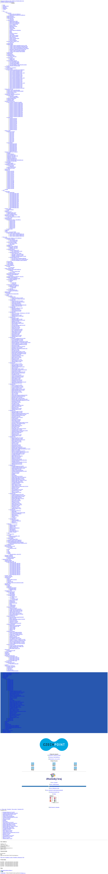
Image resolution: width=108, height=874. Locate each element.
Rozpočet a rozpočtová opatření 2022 (16, 106)
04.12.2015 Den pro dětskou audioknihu (19, 258)
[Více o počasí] (32, 766)
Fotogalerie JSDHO (10, 99)
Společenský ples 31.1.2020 (17, 315)
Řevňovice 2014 (12, 537)
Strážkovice (9, 13)
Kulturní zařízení (12, 25)
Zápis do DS (9, 668)
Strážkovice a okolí (12, 548)
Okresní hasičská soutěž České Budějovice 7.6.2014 (21, 448)
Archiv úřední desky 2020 (14, 199)
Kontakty (9, 152)
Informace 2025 (12, 220)
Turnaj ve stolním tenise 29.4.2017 (18, 375)
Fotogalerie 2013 (12, 465)
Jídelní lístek (11, 166)
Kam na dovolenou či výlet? (10, 546)
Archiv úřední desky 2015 (14, 204)
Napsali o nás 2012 (10, 178)
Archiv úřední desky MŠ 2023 (14, 564)
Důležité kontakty (10, 163)
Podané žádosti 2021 (13, 146)
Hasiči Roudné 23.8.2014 (16, 445)
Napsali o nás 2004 (10, 186)
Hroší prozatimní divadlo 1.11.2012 (18, 496)
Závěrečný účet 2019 (13, 122)
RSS (23, 857)
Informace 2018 (12, 226)
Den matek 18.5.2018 (15, 350)
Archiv (10, 281)
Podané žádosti (10, 142)
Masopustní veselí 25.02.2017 (17, 379)
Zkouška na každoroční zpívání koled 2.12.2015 (20, 413)
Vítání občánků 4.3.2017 (16, 378)
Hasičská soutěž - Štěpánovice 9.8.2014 (19, 447)
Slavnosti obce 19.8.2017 (16, 370)
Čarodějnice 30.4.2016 (16, 404)
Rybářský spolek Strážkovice (12, 277)
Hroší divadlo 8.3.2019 (16, 333)
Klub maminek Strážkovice (12, 279)
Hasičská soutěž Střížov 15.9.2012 (18, 498)
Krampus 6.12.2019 (15, 318)
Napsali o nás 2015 (10, 175)
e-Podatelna (7, 229)
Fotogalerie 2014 (12, 436)
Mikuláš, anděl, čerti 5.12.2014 (17, 438)
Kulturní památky (10, 538)
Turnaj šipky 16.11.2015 (16, 416)
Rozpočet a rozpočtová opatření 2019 (16, 109)
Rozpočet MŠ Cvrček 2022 (14, 657)
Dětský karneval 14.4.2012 (16, 503)
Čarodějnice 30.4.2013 (16, 483)
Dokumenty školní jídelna (11, 587)
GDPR (6, 230)
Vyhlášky (4, 9)
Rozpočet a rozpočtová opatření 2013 (16, 115)
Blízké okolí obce (10, 18)
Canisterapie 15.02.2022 (13, 621)
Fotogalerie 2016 (10, 686)
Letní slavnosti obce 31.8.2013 (17, 476)
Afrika (8, 551)
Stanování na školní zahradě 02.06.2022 (16, 617)
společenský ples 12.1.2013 (16, 490)
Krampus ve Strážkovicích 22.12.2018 (18, 338)
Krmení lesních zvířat (13, 602)
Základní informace (8, 560)
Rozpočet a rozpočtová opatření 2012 (16, 116)
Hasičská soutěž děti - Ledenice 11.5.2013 (19, 480)
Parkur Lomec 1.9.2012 (16, 499)
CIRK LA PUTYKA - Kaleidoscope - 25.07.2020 (21, 313)
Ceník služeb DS (10, 669)
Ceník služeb (7, 654)
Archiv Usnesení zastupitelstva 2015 (15, 81)
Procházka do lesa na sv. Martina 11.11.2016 (17, 639)
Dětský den (14, 521)
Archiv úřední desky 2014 (14, 205)
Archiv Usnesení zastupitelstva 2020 (15, 75)
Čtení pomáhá (11, 244)
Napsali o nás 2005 (10, 185)
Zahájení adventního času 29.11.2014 (18, 439)
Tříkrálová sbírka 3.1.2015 (16, 435)
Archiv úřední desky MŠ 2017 (14, 570)
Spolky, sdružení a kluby (9, 268)
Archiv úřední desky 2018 (14, 201)
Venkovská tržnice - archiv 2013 (15, 554)
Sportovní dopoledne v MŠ (14, 626)
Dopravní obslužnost (13, 40)
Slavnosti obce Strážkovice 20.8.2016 (18, 396)
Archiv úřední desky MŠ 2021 (14, 566)
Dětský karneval (14, 514)
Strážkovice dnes (12, 525)
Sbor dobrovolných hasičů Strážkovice (14, 269)
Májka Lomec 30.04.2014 (16, 456)
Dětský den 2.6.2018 (15, 349)
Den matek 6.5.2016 (15, 403)
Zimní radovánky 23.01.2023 (14, 612)
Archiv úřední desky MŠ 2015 (14, 572)
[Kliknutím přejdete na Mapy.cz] (6, 870)
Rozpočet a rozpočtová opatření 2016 (16, 112)
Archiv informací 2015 (13, 241)
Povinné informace (8, 218)
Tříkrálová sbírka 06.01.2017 (17, 382)
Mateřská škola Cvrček (13, 21)
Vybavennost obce (10, 20)
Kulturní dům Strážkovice (14, 530)
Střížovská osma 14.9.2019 (16, 322)
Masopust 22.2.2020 (15, 314)
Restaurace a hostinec (13, 26)
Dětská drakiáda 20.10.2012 (17, 497)
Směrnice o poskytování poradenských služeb (15, 582)
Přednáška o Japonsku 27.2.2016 (17, 255)
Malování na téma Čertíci (13, 647)
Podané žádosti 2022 (13, 145)
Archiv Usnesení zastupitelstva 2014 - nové (17, 82)
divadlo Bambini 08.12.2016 (14, 637)
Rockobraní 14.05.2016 (16, 401)
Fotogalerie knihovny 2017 (14, 250)
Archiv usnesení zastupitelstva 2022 (15, 73)
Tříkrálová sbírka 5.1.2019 (16, 336)
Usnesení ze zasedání (8, 68)
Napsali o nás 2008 (10, 182)
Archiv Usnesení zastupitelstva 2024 (15, 70)
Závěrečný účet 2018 (13, 123)
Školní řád (9, 580)
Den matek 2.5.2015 (15, 427)
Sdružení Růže (7, 292)
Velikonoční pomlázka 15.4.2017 (17, 376)
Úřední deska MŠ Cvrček (9, 561)
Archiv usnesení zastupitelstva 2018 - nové (17, 77)
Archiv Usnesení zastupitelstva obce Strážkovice (15, 69)
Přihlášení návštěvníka (9, 556)
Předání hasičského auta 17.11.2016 (18, 390)
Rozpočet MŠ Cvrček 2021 (14, 658)
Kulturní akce (7, 653)
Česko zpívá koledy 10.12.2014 (17, 437)
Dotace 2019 (11, 139)
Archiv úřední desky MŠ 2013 (14, 574)
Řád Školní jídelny (12, 588)
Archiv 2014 (14, 282)
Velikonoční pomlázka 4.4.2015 (17, 431)
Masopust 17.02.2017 (13, 636)
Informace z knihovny (11, 239)
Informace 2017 (12, 227)
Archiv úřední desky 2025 (14, 194)
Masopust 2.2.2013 (15, 488)
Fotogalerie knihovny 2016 (14, 252)
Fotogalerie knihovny (11, 249)
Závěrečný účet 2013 (13, 128)
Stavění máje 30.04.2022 (16, 302)
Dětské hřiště (11, 27)
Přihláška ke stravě (12, 589)
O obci (6, 12)
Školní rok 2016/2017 (11, 631)
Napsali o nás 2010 (10, 180)
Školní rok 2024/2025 (11, 591)
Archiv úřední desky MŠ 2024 (14, 563)
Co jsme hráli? (12, 267)
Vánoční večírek (12, 628)
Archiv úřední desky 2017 (14, 202)
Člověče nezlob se (15, 418)
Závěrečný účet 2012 (13, 129)
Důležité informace (10, 153)
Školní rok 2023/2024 (11, 594)
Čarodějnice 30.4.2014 (16, 454)
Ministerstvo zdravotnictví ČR (12, 155)
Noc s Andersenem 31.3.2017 (17, 251)
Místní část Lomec (10, 16)
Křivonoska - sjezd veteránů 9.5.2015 (18, 423)
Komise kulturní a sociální (11, 92)
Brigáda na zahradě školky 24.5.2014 (18, 450)
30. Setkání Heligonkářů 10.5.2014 (18, 453)
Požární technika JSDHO (11, 98)
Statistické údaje (10, 57)
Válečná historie (10, 52)
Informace (11, 270)
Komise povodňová (10, 93)
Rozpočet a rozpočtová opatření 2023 (16, 105)
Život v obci (5, 237)
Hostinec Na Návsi (10, 165)
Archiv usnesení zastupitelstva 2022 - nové (17, 72)
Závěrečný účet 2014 (13, 127)
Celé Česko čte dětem (13, 243)
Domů (4, 5)
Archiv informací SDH (16, 271)
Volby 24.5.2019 (15, 324)
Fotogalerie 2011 (12, 509)
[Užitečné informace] (54, 792)
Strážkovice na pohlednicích (14, 527)
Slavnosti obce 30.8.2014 (16, 444)
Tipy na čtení (9, 261)
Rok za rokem (9, 295)
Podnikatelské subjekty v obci (10, 164)
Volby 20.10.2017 (15, 367)
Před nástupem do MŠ (11, 650)
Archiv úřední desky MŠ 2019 (14, 568)
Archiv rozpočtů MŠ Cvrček (12, 656)
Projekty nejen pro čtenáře (11, 242)
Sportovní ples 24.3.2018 (16, 356)
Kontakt (6, 189)
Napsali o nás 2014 (10, 176)
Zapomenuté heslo (10, 558)
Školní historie (9, 53)
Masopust (13, 516)
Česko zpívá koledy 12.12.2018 (17, 340)
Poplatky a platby (8, 208)
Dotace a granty (8, 130)
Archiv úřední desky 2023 (14, 196)
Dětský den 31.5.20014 (16, 449)
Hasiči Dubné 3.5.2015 (16, 426)
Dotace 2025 (11, 133)
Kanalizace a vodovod (13, 33)
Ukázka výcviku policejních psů (17, 470)
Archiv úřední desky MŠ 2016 (14, 571)
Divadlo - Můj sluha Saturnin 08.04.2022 (19, 304)
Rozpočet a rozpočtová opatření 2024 (16, 104)
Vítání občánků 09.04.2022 (16, 303)
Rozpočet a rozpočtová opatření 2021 (16, 107)
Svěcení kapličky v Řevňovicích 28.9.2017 (19, 369)
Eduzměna (7, 652)
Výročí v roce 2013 (12, 56)
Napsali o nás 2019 (10, 171)
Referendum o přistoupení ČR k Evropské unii (17, 49)
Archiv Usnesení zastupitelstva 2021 (15, 74)
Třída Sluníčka (12, 593)
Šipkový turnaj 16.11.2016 (16, 391)
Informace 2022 (12, 222)
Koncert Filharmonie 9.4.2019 (17, 329)
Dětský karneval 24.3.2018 (16, 357)
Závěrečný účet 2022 (13, 119)
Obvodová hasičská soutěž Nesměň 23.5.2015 (20, 422)
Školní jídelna (7, 584)
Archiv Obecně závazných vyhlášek (13, 216)
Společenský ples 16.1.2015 (17, 434)
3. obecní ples (14, 517)
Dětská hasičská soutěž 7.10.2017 (18, 368)
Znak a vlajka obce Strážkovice (15, 14)
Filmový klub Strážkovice (9, 265)
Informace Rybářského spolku (14, 278)
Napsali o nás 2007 (10, 183)
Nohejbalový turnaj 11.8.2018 (17, 347)
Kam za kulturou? (8, 545)
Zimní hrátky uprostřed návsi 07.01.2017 (19, 381)
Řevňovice (7, 723)
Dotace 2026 (11, 132)
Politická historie (10, 44)
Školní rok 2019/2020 (11, 624)
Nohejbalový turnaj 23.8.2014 (17, 446)
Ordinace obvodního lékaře (14, 38)
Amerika (8, 552)
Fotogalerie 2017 (12, 362)
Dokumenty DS (10, 667)
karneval (10, 630)
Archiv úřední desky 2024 (14, 195)
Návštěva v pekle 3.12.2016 (17, 388)
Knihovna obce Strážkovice (14, 23)
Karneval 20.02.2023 (13, 607)
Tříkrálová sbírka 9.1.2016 (16, 409)
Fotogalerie (7, 294)
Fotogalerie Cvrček (8, 590)
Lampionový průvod (15, 473)
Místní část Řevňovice (11, 17)
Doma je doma (9, 547)
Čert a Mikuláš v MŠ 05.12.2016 (15, 638)
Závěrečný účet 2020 (13, 121)
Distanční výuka (8, 583)
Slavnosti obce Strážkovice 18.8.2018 (18, 346)
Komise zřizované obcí (9, 89)
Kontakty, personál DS (11, 666)
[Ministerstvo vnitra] (54, 788)
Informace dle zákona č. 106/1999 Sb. (14, 219)
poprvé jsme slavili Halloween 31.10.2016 (16, 641)
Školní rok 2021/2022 (11, 616)
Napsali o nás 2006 (10, 184)
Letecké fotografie (10, 544)
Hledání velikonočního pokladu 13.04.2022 (17, 619)
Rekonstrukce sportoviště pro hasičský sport (19, 348)
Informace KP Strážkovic (13, 290)
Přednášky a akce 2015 (13, 248)
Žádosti (8, 578)
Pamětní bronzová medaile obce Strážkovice (17, 15)
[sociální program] (54, 784)
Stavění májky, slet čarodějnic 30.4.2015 (19, 428)
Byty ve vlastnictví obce (13, 24)
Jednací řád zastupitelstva (11, 67)
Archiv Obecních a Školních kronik (13, 65)
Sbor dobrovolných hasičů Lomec (13, 273)
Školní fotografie (12, 528)
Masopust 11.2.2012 (15, 506)
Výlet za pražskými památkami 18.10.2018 (19, 344)
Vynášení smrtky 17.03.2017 (14, 635)
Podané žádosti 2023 (13, 144)
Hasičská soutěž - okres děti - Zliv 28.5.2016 (20, 399)
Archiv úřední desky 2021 (14, 198)
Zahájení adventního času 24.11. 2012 (18, 495)
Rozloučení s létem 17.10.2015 (17, 417)
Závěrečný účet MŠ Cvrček (12, 660)
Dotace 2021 (11, 137)
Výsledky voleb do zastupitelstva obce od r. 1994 (18, 45)
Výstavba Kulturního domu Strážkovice (14, 541)
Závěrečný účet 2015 (13, 126)
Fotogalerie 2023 (12, 296)
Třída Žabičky (12, 592)
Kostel (10, 31)
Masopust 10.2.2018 (15, 358)
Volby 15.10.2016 (15, 393)
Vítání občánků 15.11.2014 (16, 441)
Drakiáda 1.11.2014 (15, 442)
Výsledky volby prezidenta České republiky (17, 51)
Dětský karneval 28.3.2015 (16, 432)
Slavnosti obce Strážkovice (16, 513)
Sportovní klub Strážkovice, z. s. (13, 284)
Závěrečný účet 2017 (13, 124)
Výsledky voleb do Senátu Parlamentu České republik (19, 48)
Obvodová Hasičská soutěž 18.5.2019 (18, 325)
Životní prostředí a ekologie (12, 60)
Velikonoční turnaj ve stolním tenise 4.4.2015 (20, 430)
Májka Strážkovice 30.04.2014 (17, 455)
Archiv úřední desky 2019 (14, 200)
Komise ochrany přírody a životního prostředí (15, 91)
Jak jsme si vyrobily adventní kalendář (16, 645)
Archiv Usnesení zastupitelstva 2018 (15, 78)
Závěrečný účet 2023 (13, 118)
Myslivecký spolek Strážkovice (12, 274)
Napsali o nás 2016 (10, 174)
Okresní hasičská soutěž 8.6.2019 (18, 323)
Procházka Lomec (15, 598)
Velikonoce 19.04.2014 (16, 457)
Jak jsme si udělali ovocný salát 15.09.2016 (17, 643)
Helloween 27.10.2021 (13, 622)
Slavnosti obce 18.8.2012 (16, 500)
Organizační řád (10, 581)
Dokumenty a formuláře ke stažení (11, 214)
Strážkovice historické (13, 524)
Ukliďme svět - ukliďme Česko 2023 (18, 298)
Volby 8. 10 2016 (15, 394)
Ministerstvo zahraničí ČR (11, 157)
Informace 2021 (12, 223)
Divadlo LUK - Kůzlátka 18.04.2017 (16, 634)
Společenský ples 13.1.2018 (17, 359)
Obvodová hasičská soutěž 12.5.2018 (18, 351)
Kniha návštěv (7, 169)
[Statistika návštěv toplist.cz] (54, 793)
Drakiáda (13, 474)
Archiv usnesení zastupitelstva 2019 (15, 76)
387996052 (2, 1)
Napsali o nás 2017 (10, 173)
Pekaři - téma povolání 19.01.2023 (15, 613)
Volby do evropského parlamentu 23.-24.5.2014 (20, 451)
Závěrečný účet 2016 (13, 125)
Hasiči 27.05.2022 (12, 618)
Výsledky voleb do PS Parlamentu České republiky (18, 47)
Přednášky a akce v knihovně (12, 246)
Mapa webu (2, 857)
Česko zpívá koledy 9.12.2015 (17, 411)
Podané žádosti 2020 (13, 147)
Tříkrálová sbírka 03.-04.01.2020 (17, 316)
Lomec (8, 532)
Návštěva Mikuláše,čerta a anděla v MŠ (16, 646)
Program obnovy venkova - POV (13, 41)
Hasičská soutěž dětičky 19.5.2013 (18, 478)
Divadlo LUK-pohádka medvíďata (15, 632)
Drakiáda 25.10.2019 (15, 321)
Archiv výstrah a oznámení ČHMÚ (13, 232)
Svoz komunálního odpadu (14, 61)
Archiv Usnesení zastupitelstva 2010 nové (16, 88)
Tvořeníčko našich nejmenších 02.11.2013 (19, 471)
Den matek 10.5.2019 (15, 326)
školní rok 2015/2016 (11, 644)
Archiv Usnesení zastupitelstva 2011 (15, 87)
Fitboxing (11, 288)
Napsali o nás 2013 (10, 177)
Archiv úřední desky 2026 (14, 193)
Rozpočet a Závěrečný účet (10, 101)
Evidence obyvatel (8, 211)
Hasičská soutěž (14, 522)
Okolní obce (11, 19)
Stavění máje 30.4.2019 (16, 327)
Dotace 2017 (11, 141)
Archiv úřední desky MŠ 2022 (14, 565)
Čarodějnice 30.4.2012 (16, 502)
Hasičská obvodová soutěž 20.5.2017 (18, 372)
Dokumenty (14, 287)
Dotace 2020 (11, 138)
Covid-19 (6, 664)
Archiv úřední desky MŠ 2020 (14, 567)
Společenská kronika (11, 55)
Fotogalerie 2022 (12, 299)
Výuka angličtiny (10, 263)
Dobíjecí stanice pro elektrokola (15, 30)
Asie (8, 550)
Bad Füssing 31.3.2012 (16, 505)
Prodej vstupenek (10, 264)
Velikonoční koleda (15, 515)
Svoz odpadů (11, 34)
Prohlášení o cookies (9, 857)
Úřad (3, 190)
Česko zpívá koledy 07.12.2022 (17, 300)
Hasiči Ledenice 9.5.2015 (16, 424)
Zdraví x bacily (14, 596)
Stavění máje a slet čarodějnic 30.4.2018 (19, 353)
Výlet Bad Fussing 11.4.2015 (17, 429)
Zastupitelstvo (7, 66)
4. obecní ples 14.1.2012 (16, 507)
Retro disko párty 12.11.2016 (17, 392)
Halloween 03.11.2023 (13, 599)
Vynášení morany (12, 604)
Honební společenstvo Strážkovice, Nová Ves (15, 276)
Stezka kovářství (8, 291)
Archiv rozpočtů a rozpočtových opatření (14, 102)
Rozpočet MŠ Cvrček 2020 (14, 659)
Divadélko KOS (12, 601)
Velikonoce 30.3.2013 (16, 487)
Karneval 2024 (12, 600)
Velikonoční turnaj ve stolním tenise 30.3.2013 (20, 486)
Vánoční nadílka (12, 627)
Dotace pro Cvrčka (8, 661)
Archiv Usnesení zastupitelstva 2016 (15, 80)
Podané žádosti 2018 (13, 149)
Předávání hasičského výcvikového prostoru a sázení (21, 342)
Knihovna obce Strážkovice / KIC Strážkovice (13, 238)
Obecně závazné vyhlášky (9, 215)
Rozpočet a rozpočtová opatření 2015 (16, 113)
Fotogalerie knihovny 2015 (14, 257)
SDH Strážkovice (12, 529)
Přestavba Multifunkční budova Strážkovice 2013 (18, 543)
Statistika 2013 (12, 58)
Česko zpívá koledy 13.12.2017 (17, 364)
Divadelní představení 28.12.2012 (18, 494)
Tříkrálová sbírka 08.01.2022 (17, 305)
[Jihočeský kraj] (54, 780)
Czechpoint (7, 210)
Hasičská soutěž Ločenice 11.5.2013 (18, 479)
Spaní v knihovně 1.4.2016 (16, 253)
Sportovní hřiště (12, 28)
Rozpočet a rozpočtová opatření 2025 (16, 103)
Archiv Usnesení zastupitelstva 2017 (15, 79)
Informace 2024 (12, 221)
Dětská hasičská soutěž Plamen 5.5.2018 (19, 352)
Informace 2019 (12, 225)
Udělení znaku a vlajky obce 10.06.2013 (19, 477)
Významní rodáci (10, 54)
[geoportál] (54, 782)
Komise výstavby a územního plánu (13, 90)
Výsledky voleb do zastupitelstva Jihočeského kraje (18, 46)
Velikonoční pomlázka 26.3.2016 (17, 405)
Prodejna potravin (12, 39)
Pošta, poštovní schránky (13, 36)
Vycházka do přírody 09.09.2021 (15, 623)
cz (0, 809)
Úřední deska (5, 8)
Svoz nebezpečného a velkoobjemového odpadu (18, 64)
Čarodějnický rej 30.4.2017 (16, 374)
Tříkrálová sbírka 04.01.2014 (17, 464)
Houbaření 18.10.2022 (13, 615)
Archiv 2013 (14, 283)
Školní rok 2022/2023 (11, 606)
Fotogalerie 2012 (12, 493)
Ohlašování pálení (10, 100)
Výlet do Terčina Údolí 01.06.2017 (15, 633)
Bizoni (10, 603)
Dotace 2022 (11, 136)
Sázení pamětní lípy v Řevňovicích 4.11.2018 (20, 341)
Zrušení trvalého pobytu (11, 213)
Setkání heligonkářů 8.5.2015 (17, 425)
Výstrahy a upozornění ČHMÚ (10, 231)
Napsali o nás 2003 (10, 187)
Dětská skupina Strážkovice (14, 22)
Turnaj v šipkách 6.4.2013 (16, 485)
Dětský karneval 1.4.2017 (16, 377)
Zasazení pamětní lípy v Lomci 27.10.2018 (19, 343)
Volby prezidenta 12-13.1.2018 (17, 360)
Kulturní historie (10, 43)
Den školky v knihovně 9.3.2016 (17, 254)
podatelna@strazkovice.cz (9, 1)
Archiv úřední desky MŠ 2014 (14, 573)
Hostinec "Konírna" (13, 531)
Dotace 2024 (11, 134)
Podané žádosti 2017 (13, 150)
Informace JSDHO (10, 95)
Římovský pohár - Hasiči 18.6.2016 (18, 398)
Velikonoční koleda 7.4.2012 (17, 504)
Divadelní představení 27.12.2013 (18, 466)
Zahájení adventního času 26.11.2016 (18, 389)
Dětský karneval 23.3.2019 (16, 331)
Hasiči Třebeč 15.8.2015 (16, 420)
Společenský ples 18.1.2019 (17, 335)
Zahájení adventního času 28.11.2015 (18, 415)
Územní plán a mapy (8, 217)
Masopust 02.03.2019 (15, 334)
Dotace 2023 (11, 135)
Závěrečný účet (10, 117)
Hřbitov (10, 32)
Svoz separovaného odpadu (14, 62)
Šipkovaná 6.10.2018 (15, 345)
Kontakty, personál (8, 575)
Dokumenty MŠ (8, 577)
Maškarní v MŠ (12, 629)
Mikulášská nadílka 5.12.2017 (17, 365)
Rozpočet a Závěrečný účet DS (12, 670)
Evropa (8, 549)
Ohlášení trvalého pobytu (11, 212)
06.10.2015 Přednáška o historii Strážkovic (19, 260)
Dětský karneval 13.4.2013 (16, 484)
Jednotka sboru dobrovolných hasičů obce (12, 94)
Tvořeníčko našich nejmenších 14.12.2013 (19, 467)
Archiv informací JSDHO (14, 97)
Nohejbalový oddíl (12, 286)
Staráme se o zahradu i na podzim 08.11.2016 (17, 640)
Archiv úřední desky (10, 192)
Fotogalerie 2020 (12, 312)
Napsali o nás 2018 (10, 172)
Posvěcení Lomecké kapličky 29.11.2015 (19, 414)
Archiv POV (11, 42)
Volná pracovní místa (11, 168)
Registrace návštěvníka (11, 557)
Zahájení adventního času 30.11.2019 (18, 320)
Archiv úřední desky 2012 (14, 207)
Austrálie (8, 553)
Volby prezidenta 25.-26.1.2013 (17, 489)
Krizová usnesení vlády (11, 154)
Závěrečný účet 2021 (13, 120)
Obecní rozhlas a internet (13, 35)
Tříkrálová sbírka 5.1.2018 (16, 361)
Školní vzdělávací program (12, 579)
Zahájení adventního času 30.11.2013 (18, 468)
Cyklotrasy (11, 29)
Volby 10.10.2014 (15, 443)
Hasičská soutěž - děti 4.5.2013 (17, 481)
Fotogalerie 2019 (12, 317)
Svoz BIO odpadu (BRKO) (14, 63)
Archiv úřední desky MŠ (11, 562)
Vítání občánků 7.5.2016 (16, 402)
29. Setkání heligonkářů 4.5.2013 (18, 482)
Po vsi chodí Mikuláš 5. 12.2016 (17, 387)
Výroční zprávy (10, 228)
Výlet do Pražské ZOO (16, 421)
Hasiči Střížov (14, 475)
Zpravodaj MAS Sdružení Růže (13, 293)
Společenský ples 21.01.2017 (17, 380)
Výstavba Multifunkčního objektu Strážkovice (15, 542)
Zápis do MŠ (7, 649)
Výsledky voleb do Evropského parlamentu (17, 50)
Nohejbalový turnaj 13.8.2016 (17, 397)
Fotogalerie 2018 (12, 337)
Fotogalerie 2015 (12, 410)
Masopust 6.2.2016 (15, 407)
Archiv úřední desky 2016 (14, 203)
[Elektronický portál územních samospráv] (54, 790)
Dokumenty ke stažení (13, 96)
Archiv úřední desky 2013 (14, 206)
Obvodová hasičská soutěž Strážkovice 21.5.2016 (20, 400)
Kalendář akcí (9, 245)
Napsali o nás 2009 (10, 181)
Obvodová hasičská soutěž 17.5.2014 (18, 452)
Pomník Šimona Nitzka (13, 539)
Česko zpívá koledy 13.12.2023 (17, 297)
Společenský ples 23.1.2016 (17, 408)
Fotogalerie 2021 (12, 306)
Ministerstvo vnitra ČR (11, 156)
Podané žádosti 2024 (13, 143)
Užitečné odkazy (8, 162)
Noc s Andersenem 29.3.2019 (17, 330)
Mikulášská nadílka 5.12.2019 (17, 319)
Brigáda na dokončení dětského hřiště (18, 512)
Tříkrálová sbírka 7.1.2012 (16, 508)
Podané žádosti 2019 (13, 148)
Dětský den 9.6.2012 (15, 501)
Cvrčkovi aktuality (8, 651)
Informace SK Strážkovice (14, 285)
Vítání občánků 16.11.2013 (16, 469)
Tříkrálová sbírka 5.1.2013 (16, 492)
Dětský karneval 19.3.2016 (16, 406)
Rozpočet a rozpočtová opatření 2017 (16, 111)
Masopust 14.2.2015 (15, 433)
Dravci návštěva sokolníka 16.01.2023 (16, 614)
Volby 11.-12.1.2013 (15, 491)
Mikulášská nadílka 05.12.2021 (17, 307)
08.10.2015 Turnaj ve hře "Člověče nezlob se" (20, 259)
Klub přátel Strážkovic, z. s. (12, 289)
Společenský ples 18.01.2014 (17, 463)
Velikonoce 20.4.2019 (16, 328)
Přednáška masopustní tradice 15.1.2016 (19, 256)
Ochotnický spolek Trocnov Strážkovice (14, 540)
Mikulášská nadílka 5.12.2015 (17, 412)
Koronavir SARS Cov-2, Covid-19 (11, 151)
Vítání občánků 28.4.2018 (16, 354)
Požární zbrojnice (12, 37)
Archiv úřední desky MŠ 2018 (14, 569)
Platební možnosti (10, 209)
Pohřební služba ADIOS (11, 167)
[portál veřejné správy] (54, 786)
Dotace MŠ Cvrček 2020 (13, 663)
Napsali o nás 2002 (10, 188)
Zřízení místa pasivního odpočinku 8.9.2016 (19, 395)
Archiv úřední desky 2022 (14, 197)
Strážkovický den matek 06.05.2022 (18, 301)
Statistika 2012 (12, 59)
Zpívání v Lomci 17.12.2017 (17, 363)
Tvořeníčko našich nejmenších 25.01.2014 (19, 462)
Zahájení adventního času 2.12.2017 (18, 366)
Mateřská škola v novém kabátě (15, 625)
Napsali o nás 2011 (10, 179)
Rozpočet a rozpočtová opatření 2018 (16, 110)
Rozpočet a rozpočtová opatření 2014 (16, 114)
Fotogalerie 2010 (12, 518)
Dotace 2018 (11, 140)
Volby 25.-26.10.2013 (16, 472)
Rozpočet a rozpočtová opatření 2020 (16, 108)
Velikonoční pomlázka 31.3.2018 (17, 355)
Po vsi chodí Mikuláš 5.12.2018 (17, 339)
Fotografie (4, 7)
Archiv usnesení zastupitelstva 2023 (15, 71)
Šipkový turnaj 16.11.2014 (16, 440)
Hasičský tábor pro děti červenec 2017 (18, 371)
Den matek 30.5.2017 (15, 373)
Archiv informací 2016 (13, 240)
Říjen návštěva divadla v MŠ (14, 648)
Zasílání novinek (6, 6)
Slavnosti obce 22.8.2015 (16, 419)
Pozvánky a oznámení (9, 555)
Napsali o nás (7, 170)
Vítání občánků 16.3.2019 (16, 332)
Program (8, 266)
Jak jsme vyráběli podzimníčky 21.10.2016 (17, 642)
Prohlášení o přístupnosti (17, 857)
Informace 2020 (12, 224)
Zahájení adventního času (16, 510)
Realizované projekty (11, 131)
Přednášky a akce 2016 (13, 247)
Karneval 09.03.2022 (13, 620)
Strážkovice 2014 (12, 526)
